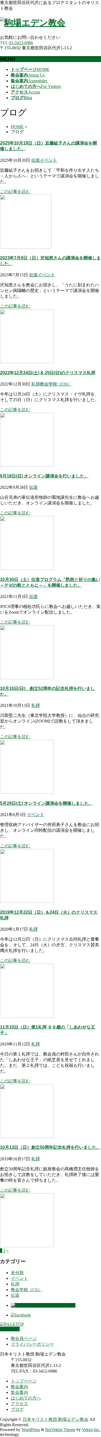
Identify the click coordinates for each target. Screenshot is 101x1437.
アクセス (19, 1403)
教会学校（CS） (55, 384)
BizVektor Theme (60, 1429)
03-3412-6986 (21, 42)
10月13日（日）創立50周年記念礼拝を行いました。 (50, 1147)
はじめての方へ (26, 1398)
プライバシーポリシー (32, 1344)
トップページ (24, 1381)
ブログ (17, 1409)
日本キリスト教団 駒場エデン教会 (55, 1419)
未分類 (17, 1272)
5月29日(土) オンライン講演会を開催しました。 (46, 803)
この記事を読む (15, 191)
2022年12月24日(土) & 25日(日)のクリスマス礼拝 (47, 372)
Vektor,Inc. (91, 1429)
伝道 (35, 160)
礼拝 (35, 384)
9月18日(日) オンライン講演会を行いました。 (44, 476)
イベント (48, 160)
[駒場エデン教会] (32, 22)
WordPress (31, 1429)
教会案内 (19, 1386)
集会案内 (19, 1392)
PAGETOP (10, 1329)
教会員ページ (24, 1338)
